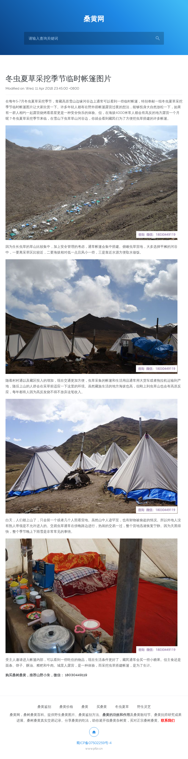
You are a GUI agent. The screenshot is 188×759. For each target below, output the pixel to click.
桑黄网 (94, 19)
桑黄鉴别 (44, 707)
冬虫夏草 (122, 707)
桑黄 (84, 707)
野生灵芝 (144, 707)
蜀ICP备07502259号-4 (94, 743)
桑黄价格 (66, 707)
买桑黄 (102, 707)
